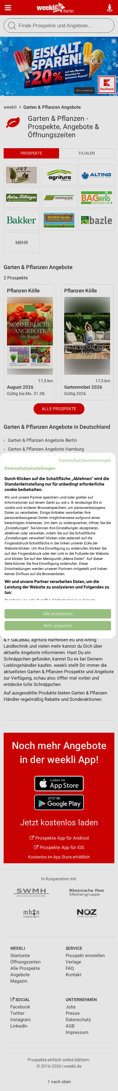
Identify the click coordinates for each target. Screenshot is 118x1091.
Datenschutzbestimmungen (85, 460)
